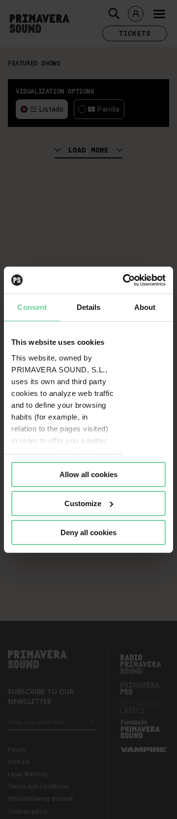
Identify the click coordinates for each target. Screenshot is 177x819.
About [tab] (145, 307)
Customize (82, 503)
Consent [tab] (32, 307)
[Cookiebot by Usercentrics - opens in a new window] (125, 279)
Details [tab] (89, 307)
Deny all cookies (88, 532)
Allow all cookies (88, 474)
